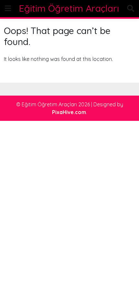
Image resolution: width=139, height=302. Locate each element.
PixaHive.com (69, 112)
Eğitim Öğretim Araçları (69, 8)
